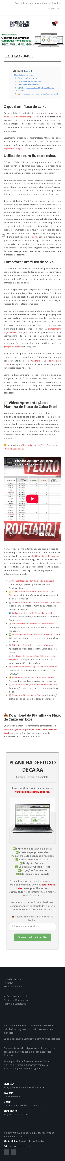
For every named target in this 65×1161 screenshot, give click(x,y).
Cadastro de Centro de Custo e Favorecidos (33, 613)
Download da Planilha (32, 937)
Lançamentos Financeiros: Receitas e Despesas (34, 623)
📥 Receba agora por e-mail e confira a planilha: (32, 918)
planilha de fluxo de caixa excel (46, 556)
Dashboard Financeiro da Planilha (28, 695)
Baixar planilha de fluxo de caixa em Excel (26, 1061)
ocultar (28, 71)
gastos (35, 236)
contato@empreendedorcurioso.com (24, 1105)
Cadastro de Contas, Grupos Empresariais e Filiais (36, 602)
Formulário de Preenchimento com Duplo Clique (36, 634)
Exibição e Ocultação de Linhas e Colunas (32, 645)
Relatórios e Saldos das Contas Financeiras (32, 677)
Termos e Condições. (15, 1003)
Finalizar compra (13, 986)
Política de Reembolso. (16, 1000)
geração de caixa (12, 346)
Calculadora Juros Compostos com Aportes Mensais (32, 1038)
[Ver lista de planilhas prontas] (32, 40)
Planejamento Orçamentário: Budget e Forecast (35, 684)
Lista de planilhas (13, 979)
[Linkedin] (59, 13)
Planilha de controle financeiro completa (26, 1065)
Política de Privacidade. (16, 996)
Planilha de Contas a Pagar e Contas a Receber (34, 666)
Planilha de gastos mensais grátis (22, 1068)
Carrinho (8, 982)
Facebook (6, 1152)
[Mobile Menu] (6, 24)
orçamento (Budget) (13, 148)
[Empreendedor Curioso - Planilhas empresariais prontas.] (20, 24)
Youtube (13, 1152)
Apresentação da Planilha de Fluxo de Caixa (33, 580)
